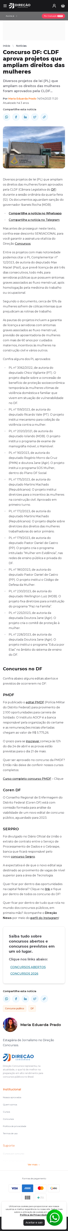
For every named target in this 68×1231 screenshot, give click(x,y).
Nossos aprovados (12, 1097)
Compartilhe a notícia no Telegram (34, 220)
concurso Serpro (23, 856)
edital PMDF (35, 702)
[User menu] (54, 5)
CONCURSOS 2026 (24, 973)
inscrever (33, 741)
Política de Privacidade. (34, 1215)
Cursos (6, 1111)
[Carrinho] (63, 5)
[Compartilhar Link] (44, 117)
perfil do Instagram (44, 918)
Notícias (21, 45)
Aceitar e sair (34, 1222)
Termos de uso (10, 1133)
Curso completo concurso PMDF (27, 778)
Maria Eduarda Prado (22, 98)
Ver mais (32, 1164)
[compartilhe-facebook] (16, 117)
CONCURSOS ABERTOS (28, 967)
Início (6, 45)
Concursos (23, 243)
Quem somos (10, 1104)
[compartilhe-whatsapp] (6, 117)
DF (53, 189)
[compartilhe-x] (34, 117)
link (47, 889)
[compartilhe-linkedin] (25, 117)
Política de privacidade (14, 1126)
